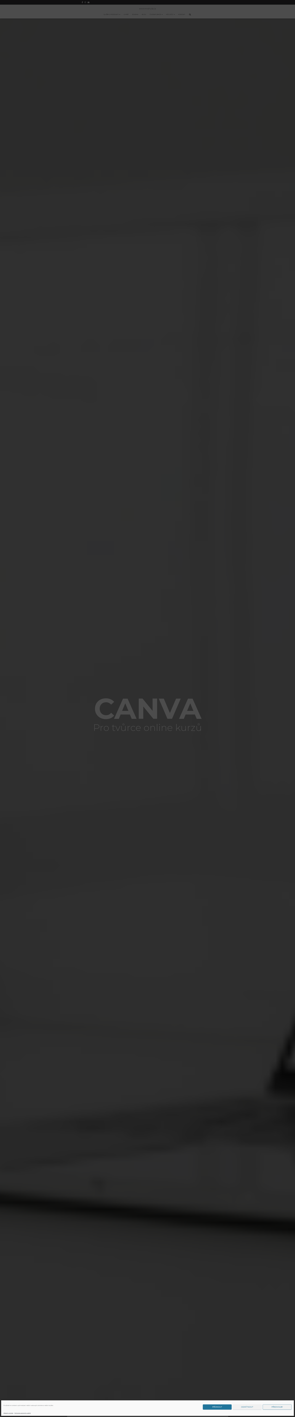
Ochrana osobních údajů (22, 1413)
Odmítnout (247, 1407)
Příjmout (217, 1407)
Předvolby (277, 1407)
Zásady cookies (8, 1413)
